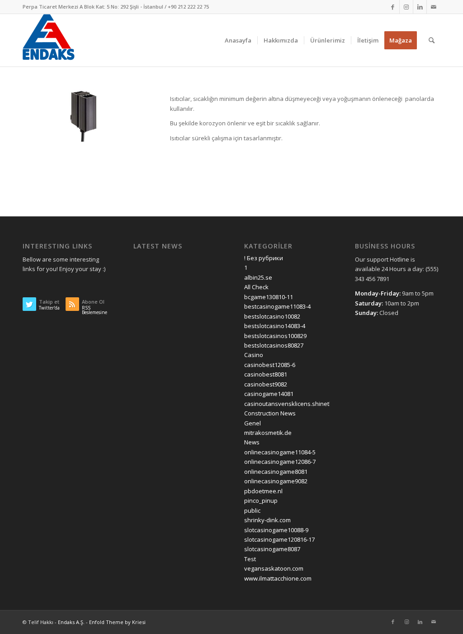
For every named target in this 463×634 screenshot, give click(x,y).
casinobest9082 (265, 384)
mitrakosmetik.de (268, 433)
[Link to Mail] (433, 7)
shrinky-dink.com (267, 520)
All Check (256, 287)
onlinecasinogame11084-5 (280, 452)
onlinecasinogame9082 (275, 481)
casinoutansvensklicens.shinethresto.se (299, 404)
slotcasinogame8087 (272, 549)
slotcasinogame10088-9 (276, 530)
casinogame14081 (268, 394)
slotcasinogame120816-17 (279, 539)
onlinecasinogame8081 (275, 471)
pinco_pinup (261, 500)
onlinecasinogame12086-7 (280, 462)
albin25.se (258, 277)
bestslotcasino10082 (272, 316)
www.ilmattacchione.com (278, 578)
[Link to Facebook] (392, 7)
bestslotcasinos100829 (275, 336)
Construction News (270, 413)
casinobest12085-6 (269, 365)
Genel (252, 423)
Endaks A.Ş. (71, 622)
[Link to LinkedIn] (419, 7)
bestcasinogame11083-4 (277, 306)
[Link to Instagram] (406, 7)
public (252, 510)
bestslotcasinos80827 (273, 345)
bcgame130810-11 (268, 297)
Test (250, 559)
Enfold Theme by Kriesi (117, 622)
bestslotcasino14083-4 (274, 326)
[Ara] (431, 40)
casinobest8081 (265, 374)
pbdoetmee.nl (263, 491)
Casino (253, 355)
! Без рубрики (263, 258)
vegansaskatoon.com (273, 568)
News (252, 442)
